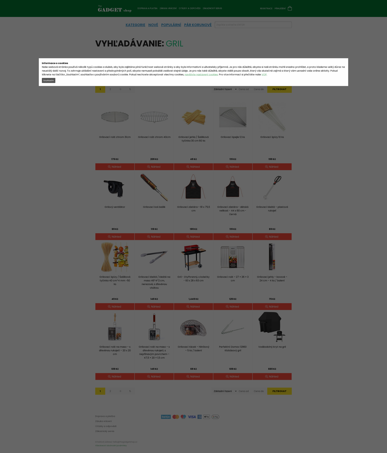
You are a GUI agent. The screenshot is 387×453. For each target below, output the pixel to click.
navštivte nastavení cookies (201, 74)
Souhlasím (48, 80)
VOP (264, 74)
